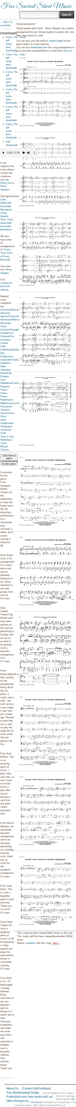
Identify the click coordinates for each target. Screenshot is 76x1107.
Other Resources (17, 1100)
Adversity (5, 313)
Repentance (6, 399)
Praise (3, 393)
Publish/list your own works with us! (29, 1096)
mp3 (8, 141)
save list (67, 50)
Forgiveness (6, 356)
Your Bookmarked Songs (22, 1092)
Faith (3, 346)
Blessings (5, 323)
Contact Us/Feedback (36, 1088)
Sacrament (6, 406)
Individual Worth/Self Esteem (6, 373)
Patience (5, 386)
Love (3, 379)
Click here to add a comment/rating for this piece (9, 459)
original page (56, 40)
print (8, 47)
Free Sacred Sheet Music (36, 6)
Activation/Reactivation (12, 309)
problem (31, 943)
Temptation (6, 426)
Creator (4, 343)
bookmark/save (39, 47)
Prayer (3, 396)
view (9, 44)
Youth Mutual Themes (4, 446)
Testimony (5, 429)
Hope (3, 366)
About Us (12, 1088)
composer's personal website (6, 286)
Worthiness (6, 439)
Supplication (6, 423)
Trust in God (7, 436)
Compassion (7, 333)
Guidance (5, 363)
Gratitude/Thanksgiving (12, 359)
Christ (3, 326)
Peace (3, 389)
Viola (3, 219)
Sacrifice (5, 409)
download (11, 50)
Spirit (3, 419)
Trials (3, 433)
